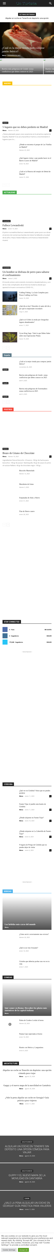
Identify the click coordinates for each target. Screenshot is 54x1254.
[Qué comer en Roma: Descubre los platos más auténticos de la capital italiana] (27, 999)
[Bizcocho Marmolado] (10, 474)
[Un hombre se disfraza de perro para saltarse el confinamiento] (27, 256)
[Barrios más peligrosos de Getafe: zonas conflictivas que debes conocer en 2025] (21, 69)
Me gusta (48, 630)
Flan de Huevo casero (27, 511)
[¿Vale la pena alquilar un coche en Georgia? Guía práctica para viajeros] (27, 1204)
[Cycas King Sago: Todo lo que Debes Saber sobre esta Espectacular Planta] (10, 337)
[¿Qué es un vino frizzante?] (10, 952)
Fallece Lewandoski (13, 225)
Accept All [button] (23, 1250)
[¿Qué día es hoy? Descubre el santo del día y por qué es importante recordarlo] (10, 310)
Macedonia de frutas (26, 484)
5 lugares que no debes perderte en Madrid (25, 127)
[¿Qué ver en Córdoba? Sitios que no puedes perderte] (10, 794)
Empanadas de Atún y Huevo (29, 498)
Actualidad (6, 221)
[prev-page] (4, 185)
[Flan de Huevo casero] (10, 515)
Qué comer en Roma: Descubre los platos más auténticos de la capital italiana (26, 1009)
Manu (4, 55)
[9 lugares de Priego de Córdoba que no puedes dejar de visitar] (10, 849)
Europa (27, 1198)
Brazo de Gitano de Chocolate (18, 453)
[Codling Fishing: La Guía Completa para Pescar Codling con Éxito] (10, 296)
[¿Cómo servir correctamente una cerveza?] (10, 938)
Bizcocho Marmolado (26, 471)
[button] (4, 3)
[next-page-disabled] (8, 185)
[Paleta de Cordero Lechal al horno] (10, 1024)
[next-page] (8, 347)
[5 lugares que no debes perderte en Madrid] (27, 106)
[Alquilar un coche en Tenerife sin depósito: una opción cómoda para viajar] (27, 1149)
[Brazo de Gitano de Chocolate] (27, 432)
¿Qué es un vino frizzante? (28, 948)
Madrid (5, 123)
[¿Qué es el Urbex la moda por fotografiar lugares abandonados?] (10, 324)
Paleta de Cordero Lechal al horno (31, 1020)
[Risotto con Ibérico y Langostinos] (10, 1051)
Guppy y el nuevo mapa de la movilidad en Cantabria (27, 1085)
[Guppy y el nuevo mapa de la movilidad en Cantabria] (27, 1176)
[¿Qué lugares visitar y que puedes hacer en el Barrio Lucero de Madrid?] (10, 162)
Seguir (49, 636)
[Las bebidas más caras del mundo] (27, 913)
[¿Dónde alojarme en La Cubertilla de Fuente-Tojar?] (10, 835)
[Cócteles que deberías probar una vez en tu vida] (10, 965)
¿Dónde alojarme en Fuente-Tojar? (31, 818)
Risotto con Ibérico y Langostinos (31, 1047)
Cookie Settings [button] (9, 1250)
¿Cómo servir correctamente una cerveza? (34, 934)
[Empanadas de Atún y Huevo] (10, 502)
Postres (5, 449)
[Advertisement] (27, 539)
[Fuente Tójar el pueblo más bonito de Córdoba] (10, 808)
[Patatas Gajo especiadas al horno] (10, 1038)
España (5, 369)
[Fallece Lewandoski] (27, 210)
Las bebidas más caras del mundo (20, 924)
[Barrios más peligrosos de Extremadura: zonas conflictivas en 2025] (10, 393)
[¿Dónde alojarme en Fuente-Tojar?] (10, 821)
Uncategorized (27, 1142)
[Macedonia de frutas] (10, 488)
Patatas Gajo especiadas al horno (30, 1034)
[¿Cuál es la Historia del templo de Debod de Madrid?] (10, 175)
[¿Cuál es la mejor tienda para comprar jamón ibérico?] (27, 40)
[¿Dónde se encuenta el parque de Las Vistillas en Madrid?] (10, 148)
